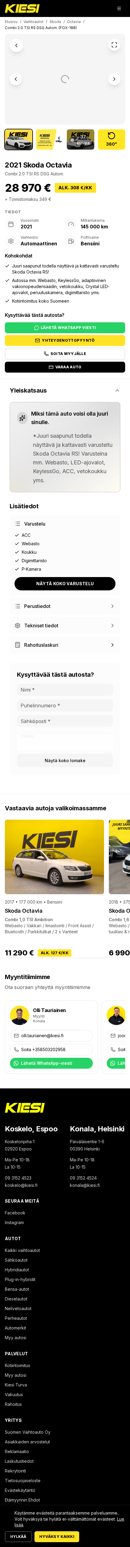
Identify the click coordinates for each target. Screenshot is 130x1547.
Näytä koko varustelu (65, 583)
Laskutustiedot (19, 1461)
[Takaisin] (16, 45)
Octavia (74, 21)
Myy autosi (15, 1337)
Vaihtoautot (34, 21)
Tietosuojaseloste (23, 1480)
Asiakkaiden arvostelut (27, 1441)
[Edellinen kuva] (16, 79)
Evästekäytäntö (20, 1490)
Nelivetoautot (18, 1308)
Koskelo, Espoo (31, 1128)
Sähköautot (16, 1260)
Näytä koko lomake (65, 760)
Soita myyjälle (68, 353)
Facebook (15, 1212)
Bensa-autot (17, 1289)
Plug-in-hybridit (20, 1279)
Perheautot (16, 1318)
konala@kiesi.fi (85, 1185)
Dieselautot (16, 1298)
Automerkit (15, 1327)
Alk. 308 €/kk (75, 187)
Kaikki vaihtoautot (22, 1250)
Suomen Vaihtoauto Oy (27, 1432)
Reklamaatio (17, 1451)
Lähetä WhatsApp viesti (68, 327)
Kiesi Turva (16, 1384)
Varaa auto (68, 367)
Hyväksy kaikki (56, 1536)
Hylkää (18, 1536)
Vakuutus (14, 1394)
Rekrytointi (15, 1470)
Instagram (14, 1222)
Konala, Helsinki (97, 1128)
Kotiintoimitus (17, 1365)
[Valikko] (119, 8)
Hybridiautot (17, 1269)
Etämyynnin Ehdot (22, 1499)
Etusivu (11, 21)
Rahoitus (13, 1404)
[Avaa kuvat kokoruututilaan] (114, 45)
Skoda (55, 21)
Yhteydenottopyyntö (68, 340)
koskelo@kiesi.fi (21, 1185)
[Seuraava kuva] (114, 79)
